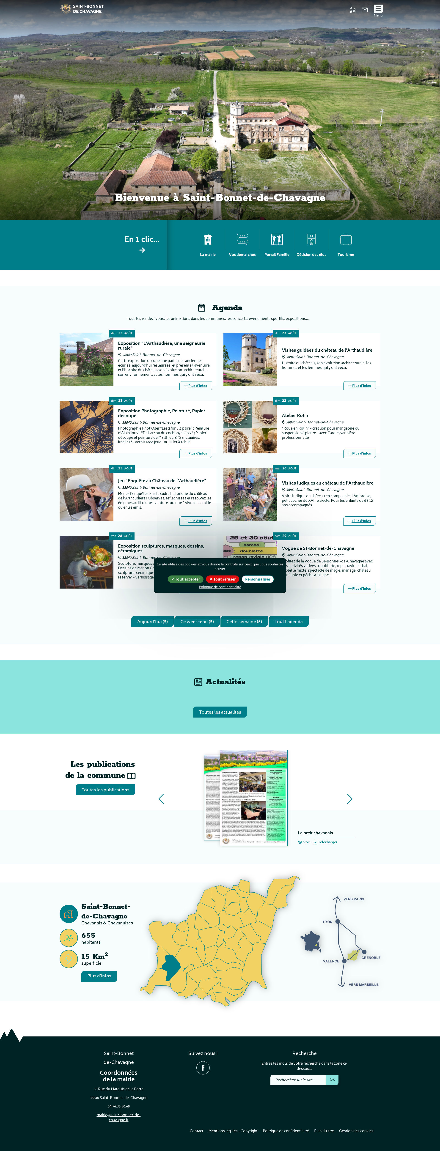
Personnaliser (257, 579)
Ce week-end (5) (197, 622)
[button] (161, 799)
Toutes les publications (105, 790)
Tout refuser (224, 579)
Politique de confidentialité (286, 1131)
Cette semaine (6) (244, 622)
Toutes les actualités (220, 712)
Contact (196, 1131)
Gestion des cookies (356, 1131)
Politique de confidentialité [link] (220, 586)
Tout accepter (187, 579)
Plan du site (324, 1131)
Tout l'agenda (289, 622)
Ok (332, 1080)
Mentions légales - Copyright (233, 1131)
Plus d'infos (99, 976)
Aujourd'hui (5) (152, 622)
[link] (365, 11)
